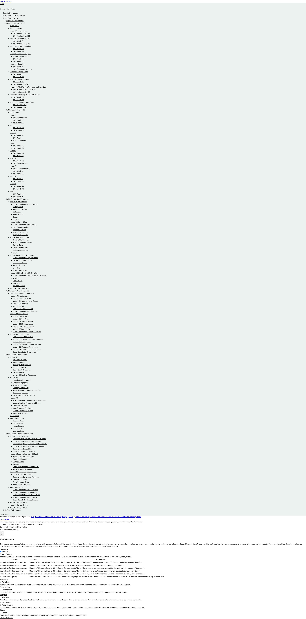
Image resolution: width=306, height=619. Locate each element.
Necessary (6, 552)
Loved (15, 253)
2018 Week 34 (18, 51)
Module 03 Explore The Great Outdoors (28, 339)
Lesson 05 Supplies (17, 64)
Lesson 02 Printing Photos (19, 39)
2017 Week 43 (18, 181)
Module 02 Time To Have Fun (24, 321)
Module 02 (14, 378)
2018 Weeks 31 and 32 (21, 44)
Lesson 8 (13, 176)
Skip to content (6, 1)
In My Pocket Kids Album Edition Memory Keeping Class (52, 517)
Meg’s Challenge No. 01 (18, 502)
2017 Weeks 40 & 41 (20, 163)
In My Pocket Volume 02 (15, 110)
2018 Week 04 (18, 135)
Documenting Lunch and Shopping (26, 477)
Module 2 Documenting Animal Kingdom (25, 454)
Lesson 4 (13, 143)
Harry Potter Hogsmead (21, 380)
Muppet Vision (18, 462)
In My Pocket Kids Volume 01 (17, 199)
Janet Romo (17, 429)
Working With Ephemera (22, 365)
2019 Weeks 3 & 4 (19, 105)
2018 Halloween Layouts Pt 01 (24, 89)
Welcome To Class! (20, 360)
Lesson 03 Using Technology (20, 46)
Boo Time (16, 283)
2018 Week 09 (18, 161)
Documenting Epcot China (22, 449)
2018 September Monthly (22, 69)
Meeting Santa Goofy (21, 388)
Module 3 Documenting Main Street (23, 472)
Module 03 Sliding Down (22, 342)
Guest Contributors (17, 418)
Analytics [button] (3, 595)
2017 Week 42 (18, 174)
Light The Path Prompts (12, 510)
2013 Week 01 (18, 171)
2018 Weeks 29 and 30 (21, 36)
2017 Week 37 (18, 146)
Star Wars (16, 464)
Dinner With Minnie (20, 406)
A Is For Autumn (19, 265)
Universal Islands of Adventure (24, 375)
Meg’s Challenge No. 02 (19, 505)
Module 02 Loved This (21, 329)
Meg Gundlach (18, 431)
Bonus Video (14, 416)
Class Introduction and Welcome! (22, 293)
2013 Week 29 (18, 97)
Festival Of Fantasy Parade (23, 411)
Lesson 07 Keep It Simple (19, 79)
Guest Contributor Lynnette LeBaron (26, 495)
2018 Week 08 (18, 153)
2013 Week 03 (18, 186)
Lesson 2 (13, 125)
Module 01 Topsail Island (22, 299)
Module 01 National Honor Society (26, 301)
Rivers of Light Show (20, 393)
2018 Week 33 (18, 49)
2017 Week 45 (18, 194)
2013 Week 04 (18, 189)
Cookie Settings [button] (6, 530)
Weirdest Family (19, 286)
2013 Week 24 (18, 82)
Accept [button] (16, 530)
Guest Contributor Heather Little (25, 492)
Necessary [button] (4, 549)
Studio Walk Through (21, 240)
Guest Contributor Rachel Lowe (24, 225)
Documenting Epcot (20, 383)
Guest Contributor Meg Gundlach (25, 258)
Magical (16, 219)
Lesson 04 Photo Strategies (20, 54)
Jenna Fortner (18, 421)
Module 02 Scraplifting (18, 222)
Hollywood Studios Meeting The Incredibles (29, 400)
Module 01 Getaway (20, 304)
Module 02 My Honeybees (23, 324)
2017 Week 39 (18, 156)
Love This (16, 268)
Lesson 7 (13, 166)
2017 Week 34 (18, 138)
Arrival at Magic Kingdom (22, 469)
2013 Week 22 (18, 74)
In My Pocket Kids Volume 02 (17, 291)
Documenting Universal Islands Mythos (27, 441)
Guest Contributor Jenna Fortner (25, 204)
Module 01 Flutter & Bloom (23, 309)
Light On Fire (17, 281)
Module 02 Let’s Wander (19, 314)
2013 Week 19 (18, 67)
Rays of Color (18, 245)
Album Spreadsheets (20, 209)
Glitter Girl (16, 212)
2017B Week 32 (19, 130)
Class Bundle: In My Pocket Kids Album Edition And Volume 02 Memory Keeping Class (108, 517)
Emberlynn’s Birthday (20, 227)
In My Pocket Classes (11, 18)
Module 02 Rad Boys (20, 316)
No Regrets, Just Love (21, 250)
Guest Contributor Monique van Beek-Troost (29, 276)
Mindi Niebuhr (18, 423)
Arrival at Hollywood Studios (23, 457)
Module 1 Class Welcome (19, 436)
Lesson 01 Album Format (19, 31)
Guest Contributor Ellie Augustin (25, 352)
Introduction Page (19, 367)
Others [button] (2, 610)
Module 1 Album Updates (19, 296)
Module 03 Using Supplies (19, 237)
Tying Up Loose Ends (21, 482)
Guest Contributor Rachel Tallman (25, 490)
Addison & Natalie (19, 230)
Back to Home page (10, 13)
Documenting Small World (22, 474)
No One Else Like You (21, 270)
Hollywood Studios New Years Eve (26, 467)
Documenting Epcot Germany (24, 451)
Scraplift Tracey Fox (20, 232)
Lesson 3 (13, 133)
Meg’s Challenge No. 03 (19, 508)
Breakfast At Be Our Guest (23, 408)
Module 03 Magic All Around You (25, 347)
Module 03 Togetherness (19, 334)
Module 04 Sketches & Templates (22, 255)
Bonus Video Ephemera (21, 485)
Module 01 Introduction (18, 202)
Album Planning (19, 362)
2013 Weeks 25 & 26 (20, 84)
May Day (16, 278)
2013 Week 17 (18, 41)
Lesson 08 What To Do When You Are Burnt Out (28, 87)
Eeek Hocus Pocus (20, 263)
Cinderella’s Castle (20, 479)
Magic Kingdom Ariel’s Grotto (24, 395)
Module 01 (13, 357)
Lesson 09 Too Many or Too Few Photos (25, 95)
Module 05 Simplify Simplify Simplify (23, 273)
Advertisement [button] (5, 602)
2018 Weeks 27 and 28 (21, 33)
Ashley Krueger (18, 426)
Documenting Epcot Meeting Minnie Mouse (29, 446)
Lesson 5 (13, 151)
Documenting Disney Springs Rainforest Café (30, 444)
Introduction (14, 26)
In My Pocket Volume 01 (15, 23)
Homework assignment (21, 56)
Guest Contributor (19, 140)
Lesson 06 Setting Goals (19, 72)
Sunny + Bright (18, 214)
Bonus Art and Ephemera (19, 288)
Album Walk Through (20, 413)
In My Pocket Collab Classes (14, 16)
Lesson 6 (13, 158)
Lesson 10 (13, 191)
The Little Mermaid (20, 459)
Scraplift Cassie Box (20, 235)
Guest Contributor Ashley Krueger (25, 500)
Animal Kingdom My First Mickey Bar (26, 390)
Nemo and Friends (20, 385)
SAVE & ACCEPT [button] (6, 618)
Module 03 (14, 398)
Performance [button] (5, 587)
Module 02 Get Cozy (20, 319)
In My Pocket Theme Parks (16, 355)
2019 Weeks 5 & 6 (19, 107)
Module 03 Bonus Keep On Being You (27, 349)
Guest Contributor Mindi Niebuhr (25, 311)
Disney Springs (18, 372)
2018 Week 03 (18, 128)
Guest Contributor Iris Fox (22, 242)
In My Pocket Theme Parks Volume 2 (20, 434)
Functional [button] (4, 579)
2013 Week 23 (18, 77)
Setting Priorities (16, 28)
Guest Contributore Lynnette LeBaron (27, 332)
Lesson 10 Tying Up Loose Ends (22, 102)
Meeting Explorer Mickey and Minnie (26, 403)
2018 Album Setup (20, 118)
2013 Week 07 (18, 197)
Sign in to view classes (15, 21)
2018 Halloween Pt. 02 (21, 92)
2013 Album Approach (21, 169)
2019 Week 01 (18, 59)
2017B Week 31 (18, 123)
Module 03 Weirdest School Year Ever (27, 344)
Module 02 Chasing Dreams (23, 327)
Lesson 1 (13, 115)
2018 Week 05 (18, 148)
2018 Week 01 (18, 120)
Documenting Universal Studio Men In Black (29, 439)
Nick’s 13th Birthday (20, 248)
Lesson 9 (13, 184)
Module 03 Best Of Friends (23, 337)
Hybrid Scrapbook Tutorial (22, 260)
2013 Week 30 (18, 100)
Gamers (15, 217)
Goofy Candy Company (21, 370)
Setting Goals (18, 207)
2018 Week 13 (18, 179)
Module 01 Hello (19, 306)
